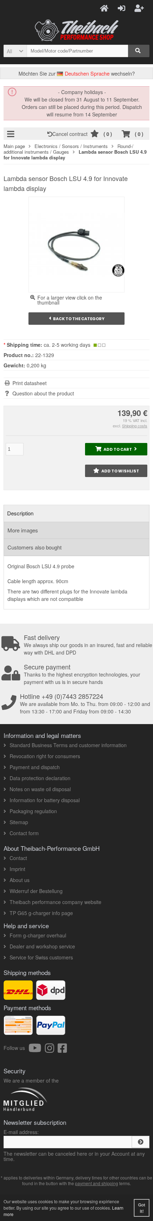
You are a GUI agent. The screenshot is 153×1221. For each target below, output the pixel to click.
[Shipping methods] (51, 996)
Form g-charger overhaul (38, 935)
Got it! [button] (141, 1207)
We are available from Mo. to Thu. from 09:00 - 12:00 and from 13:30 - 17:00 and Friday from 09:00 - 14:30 (85, 704)
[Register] (140, 7)
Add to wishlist (116, 470)
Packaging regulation (33, 811)
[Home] (105, 7)
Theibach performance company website (55, 901)
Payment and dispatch (35, 767)
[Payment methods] (51, 1031)
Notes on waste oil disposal (40, 789)
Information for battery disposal (45, 800)
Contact (18, 857)
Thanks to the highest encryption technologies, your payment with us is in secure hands (82, 674)
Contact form (24, 833)
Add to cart (116, 449)
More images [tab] (22, 530)
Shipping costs (134, 425)
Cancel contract (71, 133)
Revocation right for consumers (45, 756)
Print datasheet (29, 383)
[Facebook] (62, 1049)
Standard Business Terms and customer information (68, 745)
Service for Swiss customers (41, 957)
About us (20, 879)
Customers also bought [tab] (34, 547)
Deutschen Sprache (86, 73)
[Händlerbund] (51, 1110)
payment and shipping (96, 1183)
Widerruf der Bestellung (36, 890)
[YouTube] (36, 1049)
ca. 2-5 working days (67, 344)
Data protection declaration (40, 778)
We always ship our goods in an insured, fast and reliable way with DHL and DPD (88, 645)
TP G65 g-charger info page (41, 912)
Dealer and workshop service (42, 946)
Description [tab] (20, 513)
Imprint (17, 868)
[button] (15, 51)
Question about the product (43, 393)
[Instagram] (51, 1049)
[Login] (122, 7)
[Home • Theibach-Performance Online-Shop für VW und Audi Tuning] (76, 30)
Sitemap (19, 822)
